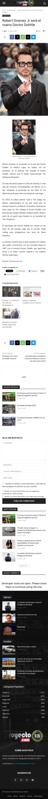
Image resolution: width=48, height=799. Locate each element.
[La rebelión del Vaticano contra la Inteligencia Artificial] (8, 556)
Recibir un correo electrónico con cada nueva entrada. (24, 496)
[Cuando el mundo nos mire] (8, 618)
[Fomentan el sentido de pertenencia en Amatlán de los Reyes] (8, 674)
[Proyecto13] (24, 736)
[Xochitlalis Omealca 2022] (8, 409)
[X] (17, 37)
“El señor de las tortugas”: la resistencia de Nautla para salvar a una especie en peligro (31, 530)
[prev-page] (3, 429)
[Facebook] (12, 37)
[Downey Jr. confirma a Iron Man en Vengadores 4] (11, 291)
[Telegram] (33, 37)
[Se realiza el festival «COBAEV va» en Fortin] (8, 421)
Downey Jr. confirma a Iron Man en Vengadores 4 (10, 302)
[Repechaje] (8, 630)
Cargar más (23, 566)
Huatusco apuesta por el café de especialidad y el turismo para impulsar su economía (29, 543)
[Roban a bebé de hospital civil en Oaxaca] (32, 291)
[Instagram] (21, 780)
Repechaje (21, 627)
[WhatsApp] (22, 37)
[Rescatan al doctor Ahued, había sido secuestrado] (11, 313)
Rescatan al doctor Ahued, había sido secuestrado (9, 324)
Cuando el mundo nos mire (27, 615)
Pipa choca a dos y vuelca (26, 647)
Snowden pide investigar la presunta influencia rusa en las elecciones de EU (35, 358)
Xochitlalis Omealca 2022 (26, 405)
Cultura (5, 412)
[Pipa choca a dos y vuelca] (8, 650)
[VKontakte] (32, 780)
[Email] (28, 37)
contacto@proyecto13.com (24, 763)
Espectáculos (11, 10)
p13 (5, 31)
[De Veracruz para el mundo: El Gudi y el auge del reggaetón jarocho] (8, 396)
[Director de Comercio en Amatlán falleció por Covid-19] (8, 662)
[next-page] (7, 429)
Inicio (4, 10)
